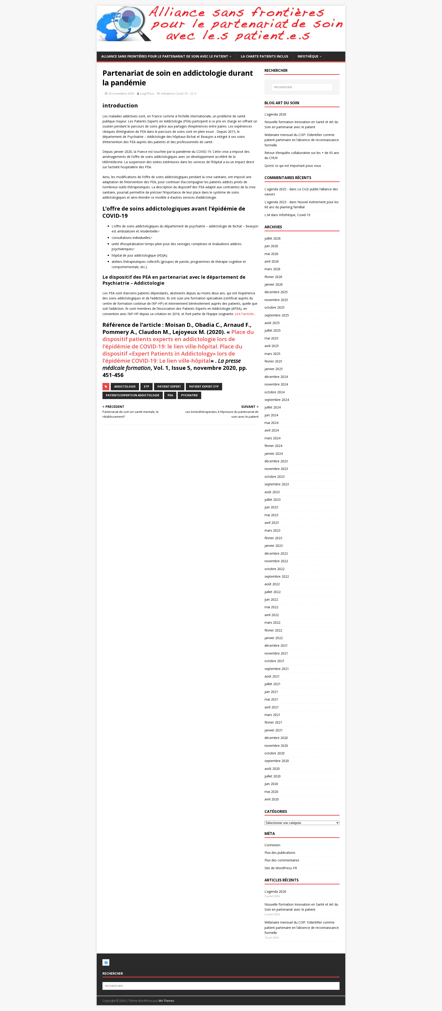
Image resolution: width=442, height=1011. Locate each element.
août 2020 (272, 768)
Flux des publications (280, 852)
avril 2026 (272, 261)
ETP (146, 386)
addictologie (125, 386)
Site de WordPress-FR (281, 868)
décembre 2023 (276, 461)
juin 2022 (271, 599)
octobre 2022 (275, 569)
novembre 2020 (276, 745)
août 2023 (272, 492)
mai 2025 (271, 338)
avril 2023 (272, 522)
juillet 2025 (273, 330)
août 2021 (272, 676)
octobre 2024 (275, 392)
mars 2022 (272, 622)
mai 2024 (271, 422)
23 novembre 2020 (121, 93)
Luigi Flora (147, 93)
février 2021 (273, 722)
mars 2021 (272, 715)
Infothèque (308, 56)
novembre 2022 (276, 561)
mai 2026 (271, 254)
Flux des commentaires (282, 860)
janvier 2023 (274, 545)
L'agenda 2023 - (276, 202)
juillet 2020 (273, 776)
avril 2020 (272, 799)
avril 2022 (272, 615)
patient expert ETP (204, 386)
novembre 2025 (276, 300)
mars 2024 (272, 438)
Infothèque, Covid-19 (294, 215)
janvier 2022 (274, 638)
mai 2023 (271, 515)
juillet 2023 (273, 499)
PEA (170, 395)
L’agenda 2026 (275, 114)
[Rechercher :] (302, 87)
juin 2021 (271, 691)
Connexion (272, 845)
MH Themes (166, 1001)
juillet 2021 (273, 684)
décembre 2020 (276, 738)
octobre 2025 (275, 307)
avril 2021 (272, 707)
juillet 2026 (273, 238)
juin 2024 (271, 415)
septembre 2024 (277, 399)
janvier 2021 (274, 730)
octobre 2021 (275, 661)
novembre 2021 (276, 653)
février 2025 (273, 361)
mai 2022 (271, 607)
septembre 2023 (277, 484)
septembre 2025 (277, 315)
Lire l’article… (245, 314)
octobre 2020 (275, 753)
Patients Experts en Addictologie (132, 395)
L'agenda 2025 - (276, 189)
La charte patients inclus (264, 56)
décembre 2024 (276, 376)
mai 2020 (271, 791)
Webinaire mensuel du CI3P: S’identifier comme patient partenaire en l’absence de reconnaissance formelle (302, 140)
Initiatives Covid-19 (174, 93)
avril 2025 (272, 346)
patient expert (169, 386)
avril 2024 (272, 430)
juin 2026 (271, 246)
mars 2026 (272, 269)
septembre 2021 (277, 668)
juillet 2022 (273, 592)
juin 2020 (271, 784)
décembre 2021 (276, 645)
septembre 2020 (277, 761)
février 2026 (273, 277)
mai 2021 (271, 699)
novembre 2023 (276, 468)
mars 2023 (272, 530)
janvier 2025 (274, 369)
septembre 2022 (277, 576)
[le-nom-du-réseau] (105, 963)
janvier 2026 (274, 284)
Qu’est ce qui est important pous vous (293, 165)
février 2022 (273, 630)
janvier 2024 (274, 453)
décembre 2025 (276, 292)
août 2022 (272, 584)
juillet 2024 (273, 407)
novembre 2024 (276, 384)
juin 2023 (271, 507)
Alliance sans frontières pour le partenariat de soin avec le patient (164, 56)
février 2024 (273, 445)
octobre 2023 (275, 476)
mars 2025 (272, 353)
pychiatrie (189, 395)
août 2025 (272, 323)
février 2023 (273, 538)
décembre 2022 (276, 553)
